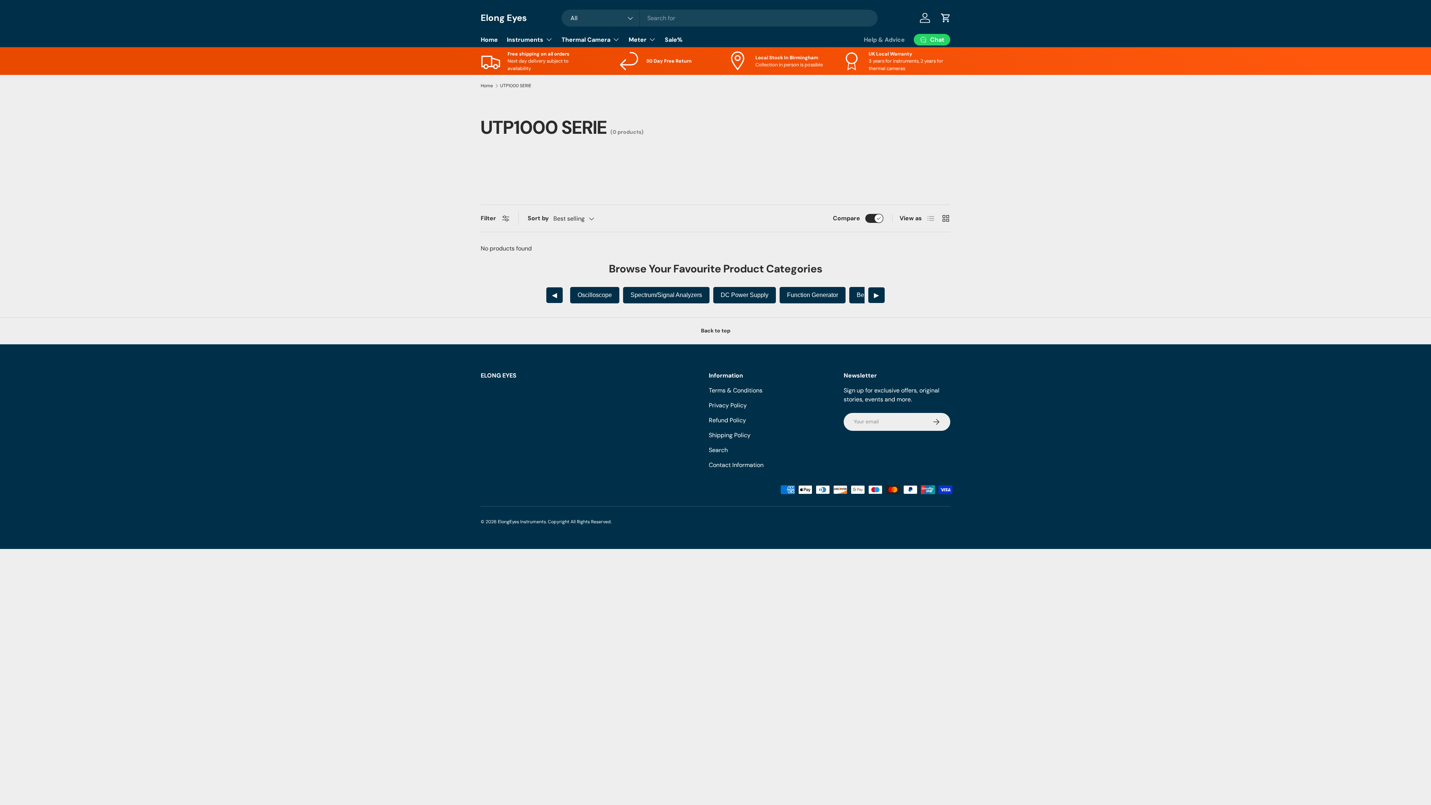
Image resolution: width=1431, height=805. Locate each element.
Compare (846, 218)
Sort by (538, 218)
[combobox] (720, 18)
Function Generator (812, 295)
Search (718, 450)
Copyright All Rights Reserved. (580, 522)
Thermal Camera (586, 40)
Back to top (715, 330)
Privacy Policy (728, 405)
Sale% (673, 40)
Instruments (525, 40)
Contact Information (736, 465)
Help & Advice (884, 40)
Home (489, 40)
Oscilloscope (595, 295)
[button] (946, 18)
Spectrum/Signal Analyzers (666, 295)
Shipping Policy (730, 435)
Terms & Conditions (735, 390)
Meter (638, 40)
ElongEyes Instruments (522, 522)
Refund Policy (727, 420)
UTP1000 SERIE (515, 85)
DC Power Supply (744, 295)
